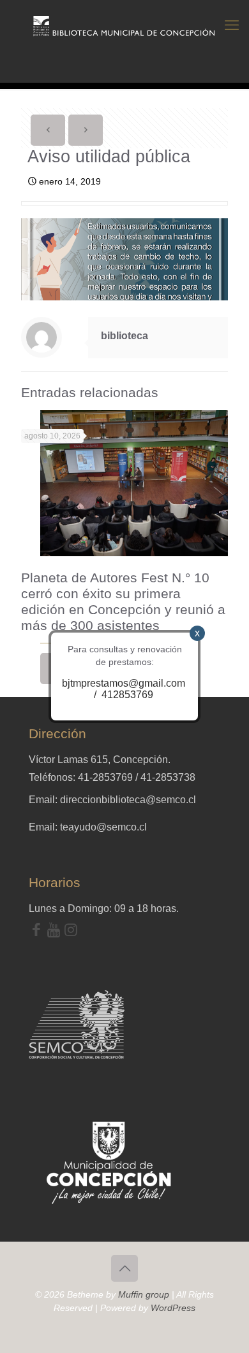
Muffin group (143, 1294)
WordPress (173, 1308)
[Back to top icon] (124, 1268)
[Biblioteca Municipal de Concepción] (124, 25)
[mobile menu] (232, 25)
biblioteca (124, 335)
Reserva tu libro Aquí (44, 1317)
